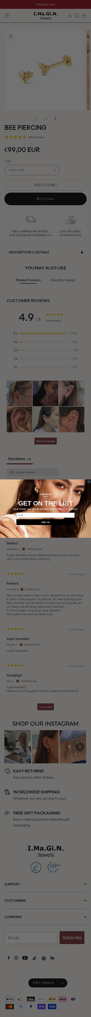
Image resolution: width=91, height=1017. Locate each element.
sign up (45, 522)
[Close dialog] (88, 481)
